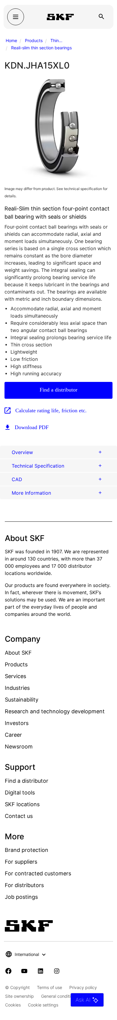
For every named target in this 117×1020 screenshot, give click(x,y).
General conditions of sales (67, 996)
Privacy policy (83, 987)
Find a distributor (58, 390)
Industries (17, 688)
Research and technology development (55, 711)
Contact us (19, 816)
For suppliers (21, 862)
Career (13, 735)
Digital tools (20, 792)
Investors (16, 723)
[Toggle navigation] (15, 17)
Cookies (13, 1004)
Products (34, 40)
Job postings (21, 897)
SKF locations (22, 804)
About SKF (18, 653)
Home (11, 40)
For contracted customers (38, 873)
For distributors (24, 885)
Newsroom (19, 746)
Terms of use (49, 987)
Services (15, 676)
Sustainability (21, 699)
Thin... (56, 40)
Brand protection (26, 850)
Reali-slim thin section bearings (41, 47)
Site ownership (19, 996)
